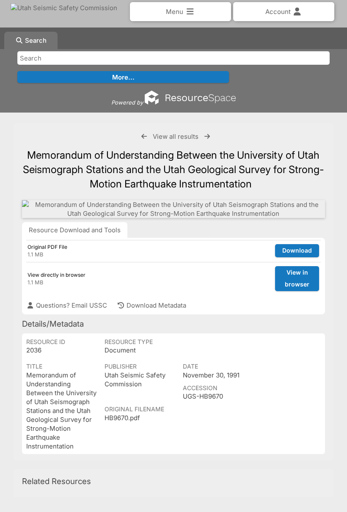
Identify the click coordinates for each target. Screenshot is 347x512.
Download (297, 250)
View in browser (297, 278)
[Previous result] (144, 136)
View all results (175, 136)
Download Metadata (155, 305)
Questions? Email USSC (70, 305)
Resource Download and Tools (75, 230)
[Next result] (207, 136)
